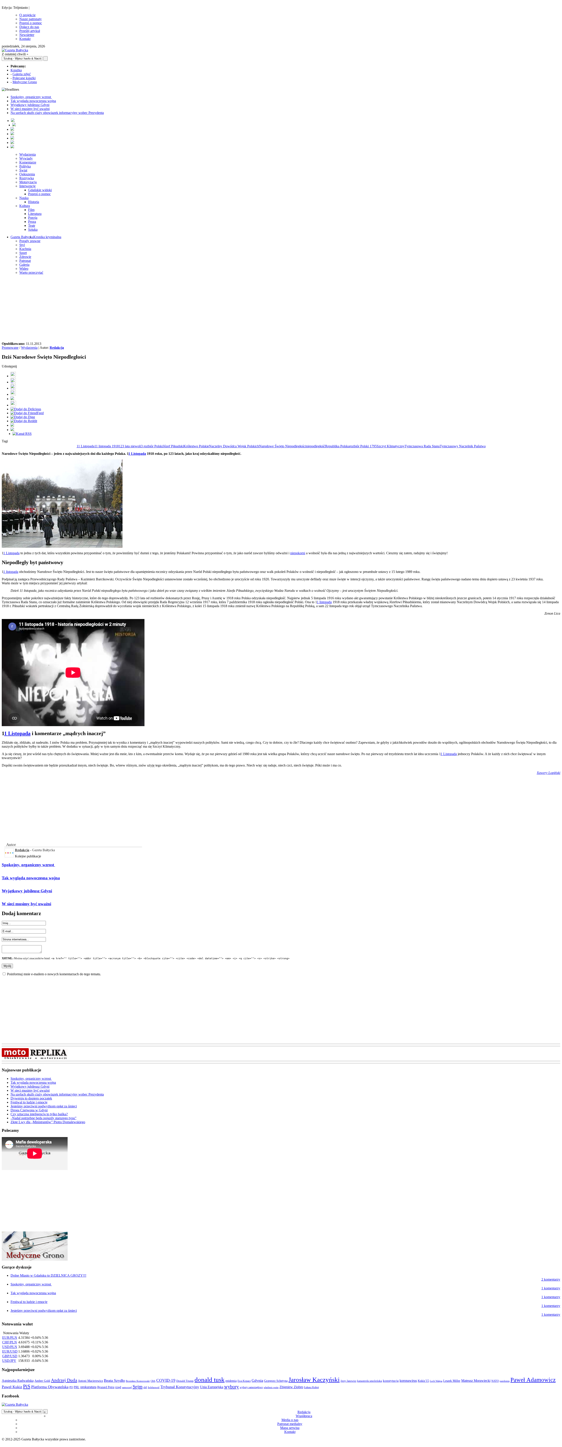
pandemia (505, 1381)
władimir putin (271, 1387)
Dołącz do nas (29, 27)
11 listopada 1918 (106, 446)
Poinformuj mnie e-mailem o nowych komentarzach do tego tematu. (54, 974)
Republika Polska (337, 446)
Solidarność (154, 1387)
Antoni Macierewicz (90, 1380)
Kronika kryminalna (47, 237)
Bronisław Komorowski (138, 1381)
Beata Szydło (114, 1380)
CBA (153, 1381)
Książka (16, 70)
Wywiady (26, 158)
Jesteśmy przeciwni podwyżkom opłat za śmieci (44, 1106)
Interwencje (27, 186)
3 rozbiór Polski (152, 446)
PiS (26, 1386)
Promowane (10, 347)
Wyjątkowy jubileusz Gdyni (30, 105)
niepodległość (315, 446)
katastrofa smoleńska (369, 1380)
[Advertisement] (281, 309)
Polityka (25, 166)
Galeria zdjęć (22, 74)
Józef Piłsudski (173, 446)
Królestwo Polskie (196, 446)
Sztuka (33, 229)
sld (145, 1387)
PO (71, 1387)
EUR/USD (10, 1351)
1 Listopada (137, 453)
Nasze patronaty (30, 19)
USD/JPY (9, 1360)
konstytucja (391, 1380)
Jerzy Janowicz (348, 1381)
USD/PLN (9, 1347)
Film (31, 210)
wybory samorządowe (251, 1387)
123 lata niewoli (130, 446)
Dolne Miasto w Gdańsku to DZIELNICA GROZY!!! (48, 1275)
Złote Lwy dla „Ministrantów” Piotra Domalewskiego (48, 1122)
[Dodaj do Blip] (13, 388)
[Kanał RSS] (22, 434)
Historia (33, 202)
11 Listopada (85, 446)
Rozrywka (26, 178)
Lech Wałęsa (436, 1381)
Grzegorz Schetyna (276, 1380)
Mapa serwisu (289, 1428)
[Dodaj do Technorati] (12, 430)
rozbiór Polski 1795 (363, 446)
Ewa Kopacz (244, 1380)
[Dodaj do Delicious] (26, 409)
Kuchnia (25, 249)
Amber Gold (42, 1380)
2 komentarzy (550, 1279)
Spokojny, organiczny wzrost (31, 97)
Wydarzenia (27, 154)
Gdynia (257, 1380)
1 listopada (10, 572)
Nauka (24, 198)
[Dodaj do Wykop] (13, 394)
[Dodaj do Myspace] (12, 425)
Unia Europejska (211, 1387)
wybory (231, 1386)
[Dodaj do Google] (12, 399)
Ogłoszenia (27, 174)
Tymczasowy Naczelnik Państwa (463, 446)
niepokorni (297, 553)
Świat (23, 170)
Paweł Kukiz (12, 1387)
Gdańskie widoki (40, 190)
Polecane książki (24, 78)
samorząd (127, 1387)
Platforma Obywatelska (49, 1387)
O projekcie (27, 15)
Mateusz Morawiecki (475, 1380)
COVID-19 (165, 1380)
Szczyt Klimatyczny (391, 446)
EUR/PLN (9, 1337)
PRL (76, 1387)
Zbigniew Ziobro (291, 1387)
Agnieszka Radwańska (18, 1381)
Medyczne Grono (25, 82)
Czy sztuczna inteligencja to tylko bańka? (39, 1114)
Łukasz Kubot (311, 1387)
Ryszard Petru (105, 1387)
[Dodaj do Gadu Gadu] (13, 405)
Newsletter (26, 35)
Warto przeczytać (31, 272)
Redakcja (57, 347)
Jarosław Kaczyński (314, 1379)
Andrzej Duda (64, 1380)
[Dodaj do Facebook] (13, 376)
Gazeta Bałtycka (22, 237)
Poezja (32, 218)
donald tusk (210, 1379)
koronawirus (408, 1381)
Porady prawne (29, 241)
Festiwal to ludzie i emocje (29, 1102)
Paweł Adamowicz (533, 1380)
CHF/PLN (9, 1342)
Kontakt (25, 39)
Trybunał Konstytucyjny (179, 1387)
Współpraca (304, 1416)
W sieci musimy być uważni (30, 109)
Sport (23, 253)
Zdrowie (25, 257)
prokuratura (88, 1387)
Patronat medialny (289, 1424)
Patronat (25, 261)
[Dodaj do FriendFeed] (27, 413)
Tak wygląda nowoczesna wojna (33, 101)
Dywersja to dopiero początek (31, 1098)
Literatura (34, 214)
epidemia (231, 1380)
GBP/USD (9, 1356)
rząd (118, 1387)
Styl (22, 245)
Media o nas (289, 1420)
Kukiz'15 (423, 1380)
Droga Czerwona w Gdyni (29, 1110)
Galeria (24, 264)
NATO (495, 1380)
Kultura (24, 206)
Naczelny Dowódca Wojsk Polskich (234, 446)
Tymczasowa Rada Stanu (422, 446)
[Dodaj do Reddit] (24, 421)
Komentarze (27, 162)
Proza (32, 221)
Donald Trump (185, 1380)
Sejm (137, 1386)
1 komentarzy (550, 1288)
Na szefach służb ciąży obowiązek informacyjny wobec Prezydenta (57, 113)
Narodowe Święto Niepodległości (282, 446)
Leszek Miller (451, 1380)
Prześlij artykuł (29, 31)
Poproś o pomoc (30, 23)
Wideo (23, 268)
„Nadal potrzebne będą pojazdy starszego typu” (43, 1118)
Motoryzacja (28, 182)
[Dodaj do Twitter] (13, 382)
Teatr (31, 225)
